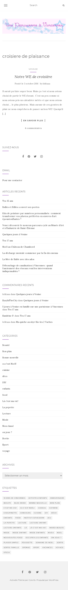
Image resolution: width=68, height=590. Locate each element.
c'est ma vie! (10, 508)
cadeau (42, 508)
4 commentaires (33, 128)
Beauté (6, 345)
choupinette (10, 513)
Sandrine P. (8, 315)
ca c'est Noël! (9, 363)
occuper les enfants (37, 538)
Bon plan (7, 351)
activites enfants (37, 498)
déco (4, 376)
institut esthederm (34, 518)
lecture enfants (12, 528)
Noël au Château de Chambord (18, 246)
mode (6, 533)
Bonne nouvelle (10, 357)
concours (25, 513)
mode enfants (37, 533)
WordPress (53, 580)
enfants (6, 388)
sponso (26, 547)
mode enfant (20, 533)
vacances (47, 547)
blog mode (20, 503)
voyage (33, 69)
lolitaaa (46, 83)
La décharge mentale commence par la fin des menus (30, 253)
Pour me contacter (12, 180)
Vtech (7, 552)
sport (36, 547)
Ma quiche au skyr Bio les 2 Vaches (34, 322)
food (4, 394)
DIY (4, 382)
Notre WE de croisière (33, 76)
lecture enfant (38, 523)
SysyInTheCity (9, 300)
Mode (5, 419)
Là (26, 528)
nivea (51, 533)
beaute (7, 503)
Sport (5, 444)
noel (59, 533)
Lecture (6, 413)
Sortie (5, 438)
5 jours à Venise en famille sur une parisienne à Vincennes (32, 306)
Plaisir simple (11, 542)
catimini (53, 508)
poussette (27, 542)
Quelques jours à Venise (15, 234)
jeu (49, 518)
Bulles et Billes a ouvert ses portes (20, 207)
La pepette (8, 407)
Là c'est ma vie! (10, 401)
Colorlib (32, 580)
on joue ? (7, 432)
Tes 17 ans (7, 240)
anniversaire (57, 498)
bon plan (55, 503)
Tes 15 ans (7, 200)
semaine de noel (45, 542)
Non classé (8, 426)
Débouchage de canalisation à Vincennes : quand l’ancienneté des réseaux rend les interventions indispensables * (27, 268)
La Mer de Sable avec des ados (18, 259)
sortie (60, 542)
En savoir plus (33, 120)
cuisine (6, 370)
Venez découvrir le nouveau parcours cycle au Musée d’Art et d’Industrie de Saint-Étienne (33, 227)
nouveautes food (13, 538)
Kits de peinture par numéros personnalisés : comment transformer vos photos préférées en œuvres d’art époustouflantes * (31, 216)
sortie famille (11, 547)
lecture (22, 523)
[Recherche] (63, 5)
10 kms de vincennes (14, 498)
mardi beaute (56, 528)
